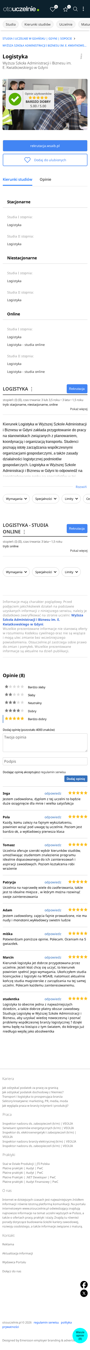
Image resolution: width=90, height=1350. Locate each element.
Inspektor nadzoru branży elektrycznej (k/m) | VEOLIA (39, 1141)
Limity (69, 499)
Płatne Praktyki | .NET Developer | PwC (29, 1177)
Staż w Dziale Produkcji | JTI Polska (26, 1164)
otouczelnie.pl (11, 1322)
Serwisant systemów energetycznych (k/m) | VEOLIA (38, 1128)
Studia (11, 24)
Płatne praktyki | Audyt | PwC (23, 1168)
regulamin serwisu (53, 772)
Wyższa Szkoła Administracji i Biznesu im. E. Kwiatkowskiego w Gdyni (37, 65)
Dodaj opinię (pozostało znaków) (29, 730)
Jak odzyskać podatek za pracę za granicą (30, 1088)
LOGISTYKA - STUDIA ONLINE (25, 528)
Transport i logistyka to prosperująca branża (32, 1097)
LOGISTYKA (18, 389)
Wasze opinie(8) (80, 1335)
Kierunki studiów (37, 24)
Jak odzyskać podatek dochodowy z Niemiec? (32, 1092)
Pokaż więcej (78, 409)
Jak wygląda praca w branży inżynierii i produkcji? (35, 1106)
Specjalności (44, 499)
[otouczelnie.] (21, 9)
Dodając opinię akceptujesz (34, 772)
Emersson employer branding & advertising (49, 1340)
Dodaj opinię (76, 779)
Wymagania (14, 499)
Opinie (45, 179)
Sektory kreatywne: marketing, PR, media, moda (35, 1101)
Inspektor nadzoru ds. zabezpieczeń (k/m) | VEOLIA (38, 1124)
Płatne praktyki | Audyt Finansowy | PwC (30, 1182)
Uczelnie (65, 24)
